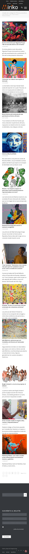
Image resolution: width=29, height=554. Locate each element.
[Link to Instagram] (21, 550)
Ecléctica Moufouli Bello (9, 154)
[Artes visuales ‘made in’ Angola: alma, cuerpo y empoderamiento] (14, 409)
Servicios (9, 3)
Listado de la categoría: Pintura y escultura (14, 13)
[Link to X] (19, 550)
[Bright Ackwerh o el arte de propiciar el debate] (14, 373)
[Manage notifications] (26, 551)
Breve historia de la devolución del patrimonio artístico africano (12, 115)
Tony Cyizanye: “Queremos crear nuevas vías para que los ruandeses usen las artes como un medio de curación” (14, 266)
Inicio (7, 1)
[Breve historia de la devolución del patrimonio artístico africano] (14, 103)
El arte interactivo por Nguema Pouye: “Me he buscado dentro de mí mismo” (13, 43)
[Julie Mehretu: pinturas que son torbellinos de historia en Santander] (14, 329)
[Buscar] (21, 8)
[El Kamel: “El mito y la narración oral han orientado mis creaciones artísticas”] (14, 294)
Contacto (21, 3)
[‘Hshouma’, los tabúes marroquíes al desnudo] (14, 68)
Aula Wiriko (21, 1)
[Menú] (25, 8)
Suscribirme (6, 536)
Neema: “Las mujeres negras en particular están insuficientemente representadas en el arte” (12, 190)
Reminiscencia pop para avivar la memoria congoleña (11, 226)
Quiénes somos (13, 1)
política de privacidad (19, 529)
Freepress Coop (13, 548)
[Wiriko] (12, 8)
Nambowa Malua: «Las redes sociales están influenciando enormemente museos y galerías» (13, 457)
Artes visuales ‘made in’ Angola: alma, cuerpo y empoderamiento (13, 421)
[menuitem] (7, 1)
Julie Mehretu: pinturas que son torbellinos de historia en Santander (13, 341)
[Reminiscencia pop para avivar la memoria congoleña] (14, 214)
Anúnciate (15, 3)
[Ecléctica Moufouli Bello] (14, 143)
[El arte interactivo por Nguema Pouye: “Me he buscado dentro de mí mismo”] (14, 31)
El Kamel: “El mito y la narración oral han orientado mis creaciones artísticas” (14, 306)
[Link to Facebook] (16, 550)
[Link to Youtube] (23, 550)
